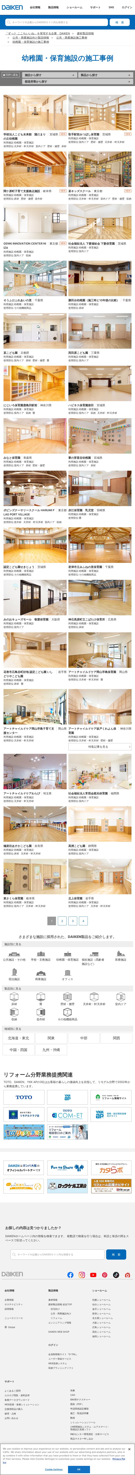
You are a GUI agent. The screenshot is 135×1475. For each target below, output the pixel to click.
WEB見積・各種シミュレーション (22, 1404)
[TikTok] (116, 1277)
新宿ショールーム (101, 1313)
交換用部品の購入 (14, 1409)
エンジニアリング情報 (59, 1322)
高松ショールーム (101, 1331)
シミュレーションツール (82, 1422)
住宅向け (55, 1309)
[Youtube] (93, 1277)
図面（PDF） (77, 1404)
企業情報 (9, 1299)
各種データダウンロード (17, 1399)
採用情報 (9, 1309)
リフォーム (56, 1318)
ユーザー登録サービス (59, 1358)
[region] (67, 1459)
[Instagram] (82, 1277)
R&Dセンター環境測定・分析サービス (89, 1434)
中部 (83, 1038)
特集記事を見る (98, 746)
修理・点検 (10, 1413)
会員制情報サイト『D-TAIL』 (63, 1354)
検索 (119, 22)
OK (79, 1469)
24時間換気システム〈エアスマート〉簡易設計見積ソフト (90, 1428)
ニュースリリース (14, 1318)
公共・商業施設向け (61, 1313)
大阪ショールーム (101, 1322)
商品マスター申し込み (81, 1438)
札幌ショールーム (101, 1299)
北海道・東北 (18, 1038)
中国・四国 (18, 1050)
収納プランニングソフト (60, 1368)
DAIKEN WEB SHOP (58, 1331)
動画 (72, 1417)
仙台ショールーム (101, 1304)
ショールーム (99, 1290)
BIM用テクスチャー (80, 1399)
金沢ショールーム (101, 1309)
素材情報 (52, 1299)
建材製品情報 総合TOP (60, 1304)
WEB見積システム (57, 1363)
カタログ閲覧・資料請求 (17, 1395)
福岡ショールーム (101, 1336)
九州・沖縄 (51, 1050)
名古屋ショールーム (102, 1318)
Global (11, 1327)
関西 (116, 1038)
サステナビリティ (14, 1304)
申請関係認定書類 (79, 1408)
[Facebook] (70, 1277)
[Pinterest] (105, 1277)
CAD (72, 1395)
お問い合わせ (11, 1418)
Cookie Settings (54, 1469)
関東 (51, 1038)
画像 (72, 1390)
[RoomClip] (127, 1277)
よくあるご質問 (13, 1390)
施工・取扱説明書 (79, 1413)
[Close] (129, 1449)
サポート (9, 1381)
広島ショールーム (101, 1327)
